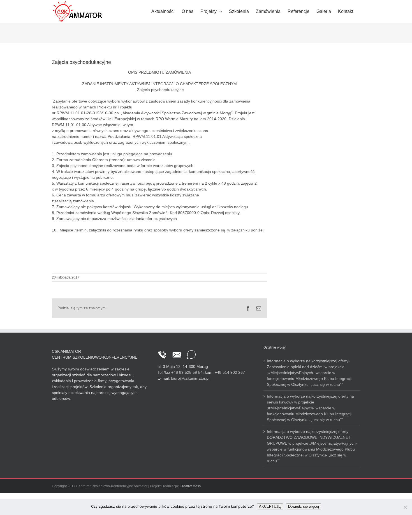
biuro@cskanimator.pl (190, 378)
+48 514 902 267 (230, 372)
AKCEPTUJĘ (270, 506)
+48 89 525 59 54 (187, 372)
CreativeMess (190, 486)
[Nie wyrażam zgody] (405, 507)
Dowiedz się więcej (303, 506)
